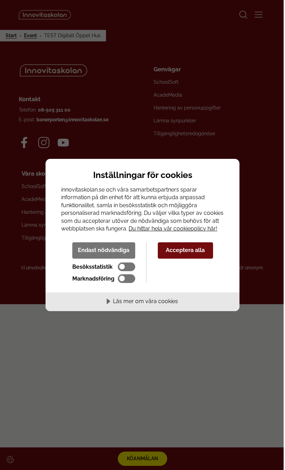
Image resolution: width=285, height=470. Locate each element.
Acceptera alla (185, 250)
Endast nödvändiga (103, 250)
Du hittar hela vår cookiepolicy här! (173, 228)
